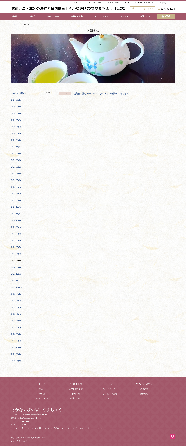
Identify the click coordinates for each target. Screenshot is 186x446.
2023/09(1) (16, 294)
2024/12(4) (16, 207)
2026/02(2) (16, 133)
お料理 (42, 394)
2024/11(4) (16, 214)
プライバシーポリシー (144, 384)
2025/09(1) (16, 154)
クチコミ (110, 384)
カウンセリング (76, 389)
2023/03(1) (16, 334)
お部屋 (42, 389)
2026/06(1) (16, 113)
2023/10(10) (16, 287)
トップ (42, 384)
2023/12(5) (16, 274)
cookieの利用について (19, 441)
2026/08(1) (16, 100)
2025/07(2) (16, 167)
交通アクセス (76, 398)
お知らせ (76, 394)
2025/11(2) (16, 147)
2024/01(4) (16, 267)
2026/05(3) (16, 120)
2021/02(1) (16, 354)
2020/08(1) (16, 361)
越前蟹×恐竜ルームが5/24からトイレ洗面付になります (101, 93)
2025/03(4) (16, 194)
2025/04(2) (16, 187)
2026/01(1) (16, 140)
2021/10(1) (16, 347)
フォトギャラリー (110, 389)
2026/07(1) (16, 107)
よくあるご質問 (110, 394)
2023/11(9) (16, 281)
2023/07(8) (16, 307)
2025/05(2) (16, 180)
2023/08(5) (16, 301)
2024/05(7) (16, 247)
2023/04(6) (16, 327)
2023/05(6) (16, 321)
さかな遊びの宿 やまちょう (36, 410)
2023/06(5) (16, 314)
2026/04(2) (16, 127)
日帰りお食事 (76, 384)
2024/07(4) (16, 234)
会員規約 (144, 394)
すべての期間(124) (19, 93)
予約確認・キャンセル (144, 2)
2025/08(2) (16, 160)
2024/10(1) (16, 220)
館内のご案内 (42, 398)
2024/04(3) (16, 254)
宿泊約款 (144, 389)
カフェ (110, 398)
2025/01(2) (16, 200)
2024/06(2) (16, 240)
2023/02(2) (16, 341)
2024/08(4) (16, 227)
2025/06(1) (16, 174)
